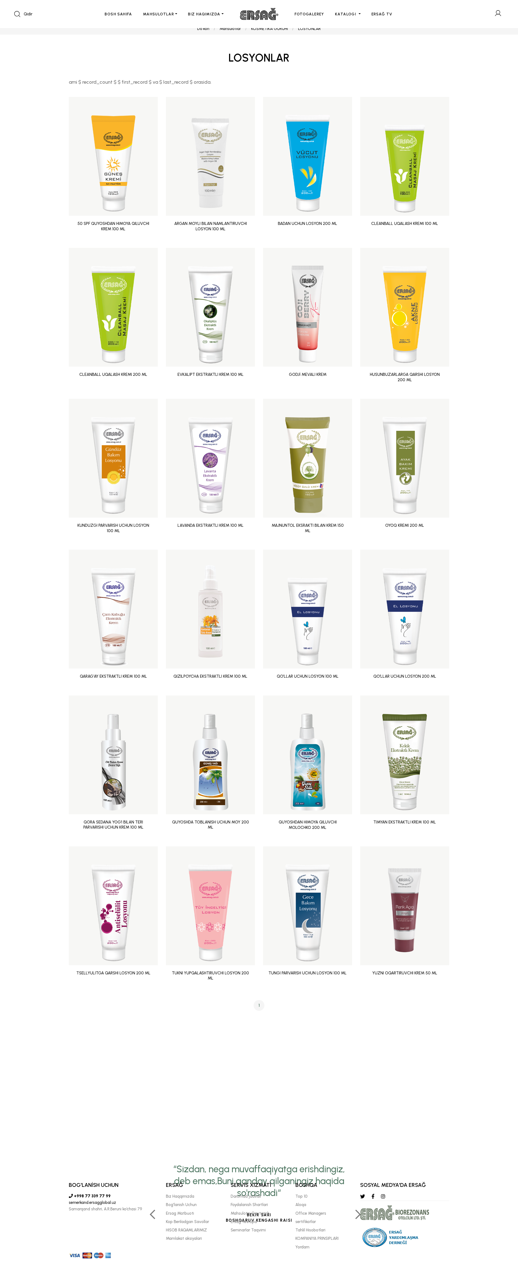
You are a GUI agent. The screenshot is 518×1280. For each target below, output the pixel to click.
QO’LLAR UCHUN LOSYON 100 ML (308, 676)
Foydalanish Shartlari (249, 1204)
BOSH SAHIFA (118, 14)
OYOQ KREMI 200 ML (404, 525)
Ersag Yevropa (244, 1221)
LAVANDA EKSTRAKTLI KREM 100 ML (211, 525)
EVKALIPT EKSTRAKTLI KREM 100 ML (211, 374)
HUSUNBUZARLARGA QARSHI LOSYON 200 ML (405, 377)
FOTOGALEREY (309, 14)
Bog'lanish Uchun (181, 1204)
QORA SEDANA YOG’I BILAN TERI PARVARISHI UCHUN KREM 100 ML (113, 825)
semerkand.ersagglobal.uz (92, 1202)
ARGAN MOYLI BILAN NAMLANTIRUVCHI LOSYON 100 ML (210, 226)
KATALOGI (346, 14)
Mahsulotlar (230, 28)
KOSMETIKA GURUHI (269, 28)
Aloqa (300, 1204)
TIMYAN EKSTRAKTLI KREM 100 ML (404, 822)
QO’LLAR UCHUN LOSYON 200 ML (404, 676)
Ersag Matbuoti (180, 1213)
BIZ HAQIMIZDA (204, 14)
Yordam (302, 1247)
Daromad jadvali (246, 1196)
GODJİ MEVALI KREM (307, 374)
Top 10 (301, 1196)
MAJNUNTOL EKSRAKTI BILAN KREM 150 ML (308, 528)
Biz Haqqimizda (180, 1196)
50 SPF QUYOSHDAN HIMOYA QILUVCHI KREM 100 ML (113, 226)
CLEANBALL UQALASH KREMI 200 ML (113, 374)
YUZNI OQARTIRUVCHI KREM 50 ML (404, 973)
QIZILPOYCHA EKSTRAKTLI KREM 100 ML (210, 676)
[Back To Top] (503, 1246)
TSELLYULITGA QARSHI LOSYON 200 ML (113, 973)
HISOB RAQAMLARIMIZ (186, 1230)
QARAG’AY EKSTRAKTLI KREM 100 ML (113, 676)
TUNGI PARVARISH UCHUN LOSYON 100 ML (307, 973)
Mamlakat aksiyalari (184, 1238)
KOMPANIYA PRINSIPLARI (317, 1238)
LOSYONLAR (309, 28)
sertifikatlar (305, 1221)
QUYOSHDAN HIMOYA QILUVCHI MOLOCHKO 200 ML (308, 825)
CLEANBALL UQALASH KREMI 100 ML (404, 223)
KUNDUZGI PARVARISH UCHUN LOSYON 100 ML (113, 528)
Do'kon (203, 28)
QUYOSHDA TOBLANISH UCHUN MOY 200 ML (210, 825)
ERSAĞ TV (382, 14)
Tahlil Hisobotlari (310, 1230)
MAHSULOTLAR (158, 14)
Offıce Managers (310, 1213)
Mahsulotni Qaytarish (250, 1213)
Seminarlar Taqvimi (248, 1230)
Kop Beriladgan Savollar (187, 1221)
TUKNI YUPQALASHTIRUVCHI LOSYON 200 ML (210, 976)
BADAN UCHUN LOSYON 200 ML (307, 223)
